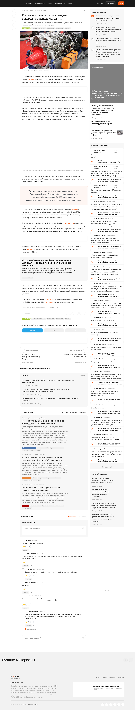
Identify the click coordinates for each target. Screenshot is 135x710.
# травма (37, 480)
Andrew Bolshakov (100, 344)
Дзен (54, 330)
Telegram (32, 330)
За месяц (82, 412)
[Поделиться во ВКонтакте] (14, 29)
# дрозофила (46, 505)
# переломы (49, 478)
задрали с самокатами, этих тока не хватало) (104, 334)
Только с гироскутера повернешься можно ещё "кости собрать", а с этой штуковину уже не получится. (106, 454)
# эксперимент (27, 508)
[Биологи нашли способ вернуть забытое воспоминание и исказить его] (78, 494)
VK (75, 330)
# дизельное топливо (56, 448)
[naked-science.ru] (122, 704)
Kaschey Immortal (30, 553)
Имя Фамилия (98, 300)
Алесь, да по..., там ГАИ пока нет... (103, 320)
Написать (110, 3)
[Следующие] (131, 660)
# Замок (34, 478)
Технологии (26, 28)
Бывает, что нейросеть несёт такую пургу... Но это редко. (106, 348)
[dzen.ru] (114, 704)
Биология (25, 505)
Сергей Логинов (99, 235)
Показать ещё (107, 467)
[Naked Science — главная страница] (17, 3)
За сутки (65, 412)
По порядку (82, 516)
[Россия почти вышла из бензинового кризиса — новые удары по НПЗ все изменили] (78, 428)
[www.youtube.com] (110, 704)
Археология (26, 478)
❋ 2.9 (61, 19)
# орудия (41, 478)
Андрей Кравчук (99, 201)
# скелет (57, 478)
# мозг (54, 505)
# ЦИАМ (67, 28)
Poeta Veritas (98, 417)
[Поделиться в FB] (14, 16)
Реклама (121, 677)
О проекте (112, 677)
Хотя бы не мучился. (99, 408)
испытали (50, 299)
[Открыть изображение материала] (54, 50)
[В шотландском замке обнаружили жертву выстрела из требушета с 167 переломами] (78, 464)
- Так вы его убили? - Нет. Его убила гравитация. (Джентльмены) (104, 256)
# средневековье (28, 480)
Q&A (70, 3)
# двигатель (50, 28)
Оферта (97, 677)
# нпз (31, 450)
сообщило (30, 79)
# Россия (37, 450)
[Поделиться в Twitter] (14, 20)
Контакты (105, 677)
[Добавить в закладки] (14, 11)
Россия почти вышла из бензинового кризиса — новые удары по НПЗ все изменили (44, 422)
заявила (30, 249)
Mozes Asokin (32, 569)
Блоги (50, 3)
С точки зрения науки (29, 448)
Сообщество (40, 3)
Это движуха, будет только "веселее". (105, 362)
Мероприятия (60, 3)
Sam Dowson (98, 267)
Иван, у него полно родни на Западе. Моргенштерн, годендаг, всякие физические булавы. (104, 393)
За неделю (73, 412)
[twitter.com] (102, 704)
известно (74, 209)
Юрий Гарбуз (98, 317)
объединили (69, 223)
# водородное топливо (38, 28)
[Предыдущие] (125, 660)
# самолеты (59, 28)
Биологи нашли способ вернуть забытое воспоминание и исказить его (41, 488)
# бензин (40, 448)
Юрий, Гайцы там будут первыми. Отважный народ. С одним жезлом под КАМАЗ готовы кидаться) (105, 240)
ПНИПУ (37, 385)
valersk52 (28, 540)
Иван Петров (98, 218)
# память (60, 505)
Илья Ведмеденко (40, 10)
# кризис (25, 450)
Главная (29, 3)
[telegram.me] (118, 704)
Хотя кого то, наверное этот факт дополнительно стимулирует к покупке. (105, 438)
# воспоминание (35, 505)
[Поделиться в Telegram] (14, 25)
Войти (121, 3)
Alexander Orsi (99, 283)
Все (50, 369)
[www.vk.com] (106, 704)
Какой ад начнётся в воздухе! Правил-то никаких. (106, 191)
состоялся (49, 302)
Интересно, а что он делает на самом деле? (104, 156)
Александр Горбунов (101, 434)
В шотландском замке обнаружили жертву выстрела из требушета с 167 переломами (42, 458)
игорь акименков (30, 582)
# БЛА (46, 448)
